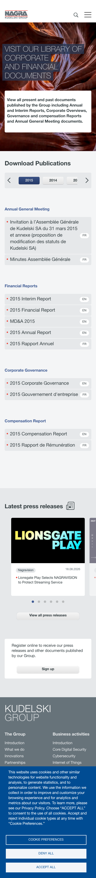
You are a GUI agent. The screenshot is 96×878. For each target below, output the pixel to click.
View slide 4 (51, 602)
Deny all (46, 853)
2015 (29, 181)
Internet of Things (67, 763)
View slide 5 (57, 602)
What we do (14, 750)
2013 (77, 181)
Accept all (46, 867)
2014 (53, 181)
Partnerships (15, 763)
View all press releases (48, 616)
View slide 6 (63, 602)
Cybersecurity (64, 756)
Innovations (14, 756)
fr (84, 235)
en (84, 299)
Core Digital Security (69, 750)
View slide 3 (45, 602)
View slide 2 (39, 602)
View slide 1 (33, 602)
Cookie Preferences (46, 840)
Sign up (48, 669)
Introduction (14, 743)
